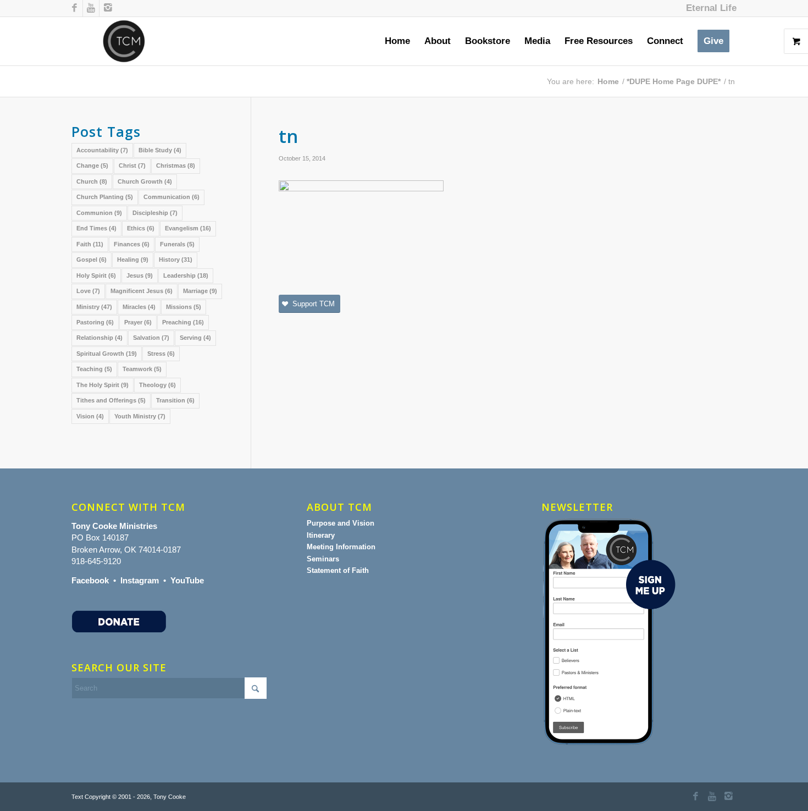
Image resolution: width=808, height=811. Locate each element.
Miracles (139, 307)
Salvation (151, 337)
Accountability (102, 150)
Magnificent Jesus (141, 291)
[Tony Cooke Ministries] (123, 41)
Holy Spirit (96, 275)
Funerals (177, 244)
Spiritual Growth (106, 353)
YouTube (187, 580)
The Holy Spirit (102, 385)
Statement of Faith (338, 570)
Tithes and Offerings (111, 400)
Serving (195, 337)
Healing (132, 259)
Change (92, 165)
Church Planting (104, 197)
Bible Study (160, 150)
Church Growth (145, 181)
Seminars (323, 559)
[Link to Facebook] (74, 8)
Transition (175, 400)
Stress (161, 353)
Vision (90, 416)
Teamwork (142, 369)
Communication (171, 197)
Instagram (139, 580)
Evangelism (188, 228)
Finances (132, 244)
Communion (99, 212)
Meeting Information (341, 547)
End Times (96, 228)
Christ (132, 165)
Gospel (91, 259)
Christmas (175, 165)
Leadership (185, 275)
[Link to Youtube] (91, 8)
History (175, 259)
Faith (89, 244)
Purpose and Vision (340, 523)
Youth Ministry (139, 416)
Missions (183, 307)
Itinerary (321, 535)
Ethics (140, 228)
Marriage (200, 291)
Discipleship (155, 212)
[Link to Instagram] (107, 8)
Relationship (99, 337)
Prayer (138, 322)
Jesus (139, 275)
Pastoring (95, 322)
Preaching (183, 322)
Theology (157, 385)
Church (91, 181)
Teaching (94, 369)
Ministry (94, 307)
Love (88, 291)
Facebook (90, 580)
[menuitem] (708, 8)
